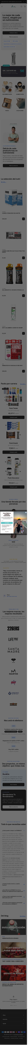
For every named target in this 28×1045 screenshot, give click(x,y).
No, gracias (6, 531)
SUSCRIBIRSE (7, 522)
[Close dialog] (26, 512)
